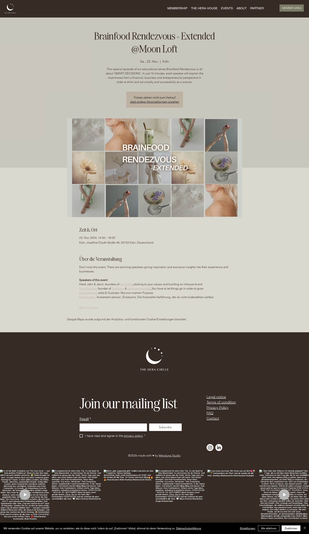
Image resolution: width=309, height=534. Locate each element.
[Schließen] (305, 528)
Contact (213, 418)
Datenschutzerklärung (188, 528)
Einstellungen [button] (247, 528)
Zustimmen (291, 528)
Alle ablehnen (268, 528)
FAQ (210, 413)
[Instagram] (210, 447)
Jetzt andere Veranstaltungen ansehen (154, 102)
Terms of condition (221, 402)
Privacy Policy (218, 407)
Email (85, 419)
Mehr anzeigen (88, 307)
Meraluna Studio (170, 455)
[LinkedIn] (218, 447)
